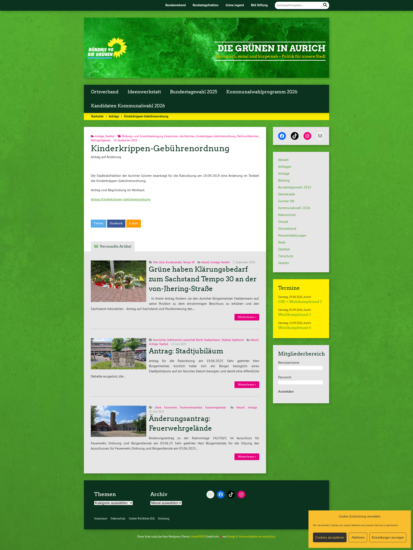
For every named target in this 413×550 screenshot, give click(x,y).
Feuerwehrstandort (191, 407)
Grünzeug (163, 518)
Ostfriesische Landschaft (181, 340)
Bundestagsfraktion (206, 5)
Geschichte (159, 340)
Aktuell (205, 262)
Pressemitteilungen (292, 235)
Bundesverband (175, 5)
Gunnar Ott (286, 201)
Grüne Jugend (235, 5)
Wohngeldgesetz (101, 140)
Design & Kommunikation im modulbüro (251, 536)
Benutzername (288, 362)
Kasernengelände (215, 407)
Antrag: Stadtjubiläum (186, 351)
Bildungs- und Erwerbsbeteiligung (142, 136)
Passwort (284, 377)
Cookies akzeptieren (329, 537)
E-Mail (133, 223)
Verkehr (225, 262)
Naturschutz (287, 215)
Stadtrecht (238, 340)
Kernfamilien (187, 136)
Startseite (97, 116)
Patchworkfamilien (248, 136)
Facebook (116, 223)
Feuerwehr (170, 407)
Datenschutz (118, 518)
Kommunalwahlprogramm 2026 (261, 92)
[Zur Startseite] (107, 57)
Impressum (100, 518)
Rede (281, 242)
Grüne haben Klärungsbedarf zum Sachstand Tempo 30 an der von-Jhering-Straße (203, 279)
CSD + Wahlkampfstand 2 (300, 302)
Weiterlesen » (247, 317)
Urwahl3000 (197, 536)
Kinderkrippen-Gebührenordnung (216, 136)
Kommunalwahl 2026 (294, 208)
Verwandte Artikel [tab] (115, 246)
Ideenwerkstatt (144, 92)
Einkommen (171, 136)
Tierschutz (285, 256)
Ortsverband (105, 92)
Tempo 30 (189, 262)
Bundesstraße (174, 262)
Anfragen (284, 166)
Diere (158, 407)
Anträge (114, 116)
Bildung (284, 180)
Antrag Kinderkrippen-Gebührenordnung (121, 199)
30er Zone (159, 262)
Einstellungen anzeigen (388, 537)
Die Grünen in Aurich (271, 48)
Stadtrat (109, 136)
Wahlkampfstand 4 (294, 328)
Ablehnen (358, 537)
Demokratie (286, 194)
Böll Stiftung (259, 5)
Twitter (98, 223)
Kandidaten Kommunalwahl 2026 (128, 106)
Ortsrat (283, 221)
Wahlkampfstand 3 (294, 315)
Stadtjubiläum (212, 340)
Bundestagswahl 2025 (193, 92)
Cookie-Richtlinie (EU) (142, 518)
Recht (199, 340)
